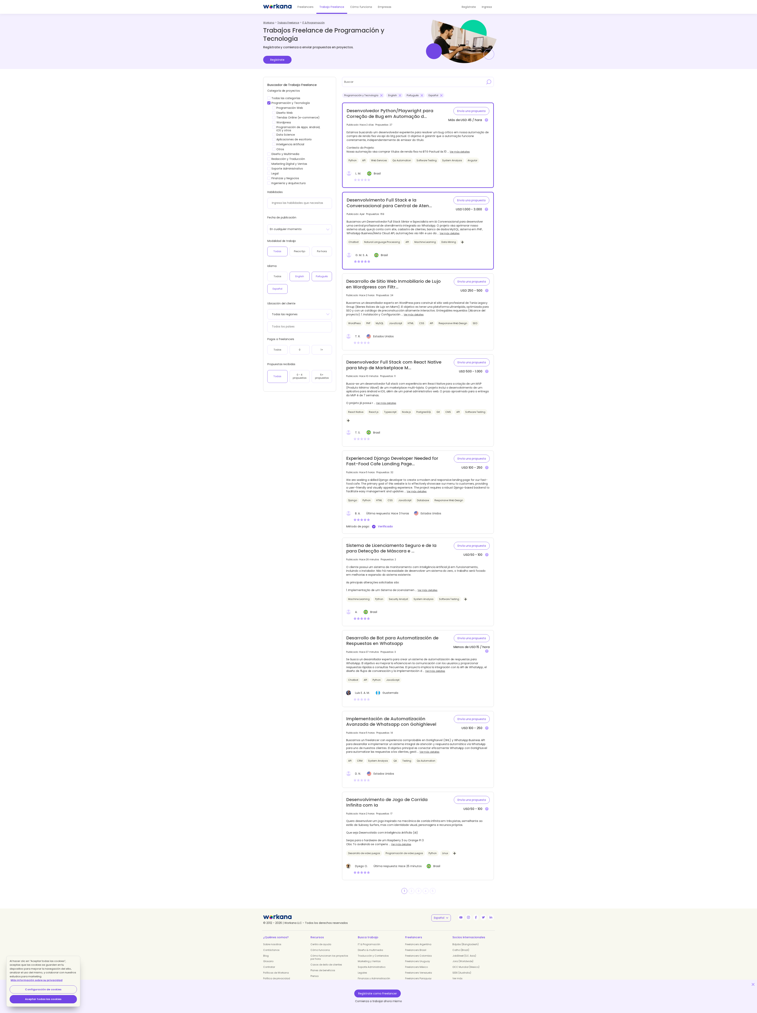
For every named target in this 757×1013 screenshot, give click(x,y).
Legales (362, 972)
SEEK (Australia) (461, 972)
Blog (266, 955)
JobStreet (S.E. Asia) (464, 955)
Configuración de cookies (43, 989)
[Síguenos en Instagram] (468, 917)
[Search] (489, 82)
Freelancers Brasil (415, 950)
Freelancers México (416, 967)
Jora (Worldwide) (462, 961)
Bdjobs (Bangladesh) (465, 944)
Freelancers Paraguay (418, 978)
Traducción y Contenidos (373, 955)
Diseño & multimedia (370, 950)
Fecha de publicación (281, 217)
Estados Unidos (383, 336)
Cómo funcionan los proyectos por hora (329, 957)
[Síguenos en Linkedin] (491, 917)
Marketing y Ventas (369, 961)
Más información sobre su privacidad (36, 980)
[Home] (277, 7)
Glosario (268, 961)
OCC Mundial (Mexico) (465, 967)
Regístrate (277, 60)
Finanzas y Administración (374, 978)
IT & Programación (369, 944)
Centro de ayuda (320, 944)
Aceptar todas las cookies (43, 999)
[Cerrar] (753, 984)
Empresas (384, 7)
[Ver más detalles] (486, 120)
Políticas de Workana (276, 972)
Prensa (314, 976)
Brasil (377, 173)
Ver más (457, 978)
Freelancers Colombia (418, 955)
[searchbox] (298, 203)
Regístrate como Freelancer (377, 993)
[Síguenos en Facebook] (476, 917)
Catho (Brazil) (460, 950)
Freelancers (305, 7)
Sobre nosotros (272, 944)
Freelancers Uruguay (417, 961)
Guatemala (390, 693)
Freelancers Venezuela (418, 972)
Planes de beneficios (322, 970)
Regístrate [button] (469, 7)
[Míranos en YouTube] (461, 917)
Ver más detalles (460, 151)
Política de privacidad (276, 978)
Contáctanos (271, 950)
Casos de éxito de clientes (326, 964)
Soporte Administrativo (371, 967)
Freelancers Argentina (418, 944)
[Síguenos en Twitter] (483, 917)
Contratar (269, 967)
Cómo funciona (361, 7)
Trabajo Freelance (331, 7)
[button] (471, 111)
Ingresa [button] (487, 7)
